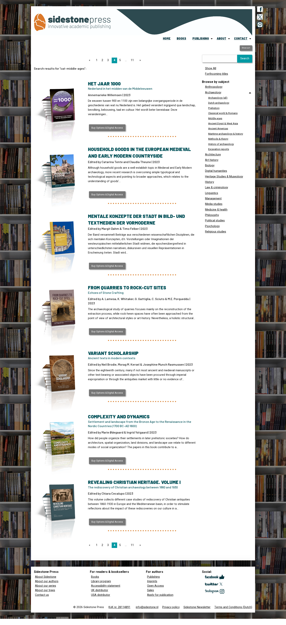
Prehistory (213, 108)
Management (213, 199)
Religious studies (215, 232)
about (221, 38)
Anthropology (213, 87)
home (166, 38)
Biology (209, 165)
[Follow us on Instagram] (260, 25)
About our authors (46, 581)
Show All (210, 68)
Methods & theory (218, 139)
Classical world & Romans (223, 113)
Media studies (213, 204)
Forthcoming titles (216, 74)
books (181, 38)
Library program (101, 581)
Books (95, 577)
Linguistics (211, 193)
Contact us (42, 595)
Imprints (152, 581)
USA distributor (100, 595)
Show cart (246, 48)
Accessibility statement (105, 586)
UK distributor (99, 590)
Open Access (155, 586)
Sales (150, 590)
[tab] (227, 121)
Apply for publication (160, 595)
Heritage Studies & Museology (224, 177)
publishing (200, 38)
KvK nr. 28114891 (119, 607)
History (209, 182)
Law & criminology (216, 187)
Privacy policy (171, 607)
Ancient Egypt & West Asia (223, 123)
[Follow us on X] (260, 17)
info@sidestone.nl (147, 607)
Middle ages (215, 118)
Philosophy (212, 215)
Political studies (215, 221)
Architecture (213, 155)
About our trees (45, 590)
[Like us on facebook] (260, 10)
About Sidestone (45, 577)
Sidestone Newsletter (197, 607)
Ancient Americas (218, 128)
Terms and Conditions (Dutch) (233, 607)
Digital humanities (216, 171)
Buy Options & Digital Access (107, 128)
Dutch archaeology (218, 103)
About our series (45, 586)
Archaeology (213, 92)
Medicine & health (216, 210)
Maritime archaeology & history (225, 134)
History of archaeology (221, 144)
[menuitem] (167, 38)
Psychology (212, 226)
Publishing (153, 577)
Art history (211, 160)
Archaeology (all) (217, 98)
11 (132, 60)
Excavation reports (218, 149)
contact (240, 38)
